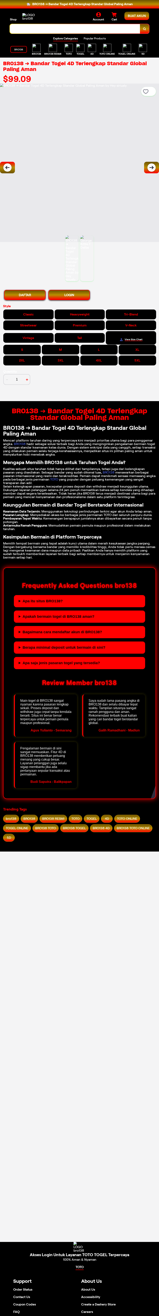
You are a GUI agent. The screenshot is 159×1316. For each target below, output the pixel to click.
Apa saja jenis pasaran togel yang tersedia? (61, 663)
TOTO (54, 479)
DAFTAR (25, 295)
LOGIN (69, 295)
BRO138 (20, 444)
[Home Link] (33, 16)
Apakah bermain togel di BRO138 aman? (58, 616)
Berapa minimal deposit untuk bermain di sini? (64, 647)
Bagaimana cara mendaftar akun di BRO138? (62, 632)
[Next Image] (151, 167)
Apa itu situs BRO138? (43, 601)
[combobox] (75, 28)
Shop (13, 19)
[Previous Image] (7, 167)
